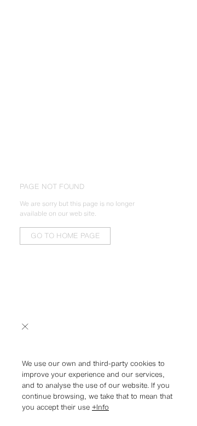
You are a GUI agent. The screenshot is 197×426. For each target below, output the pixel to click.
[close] (25, 326)
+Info (100, 407)
